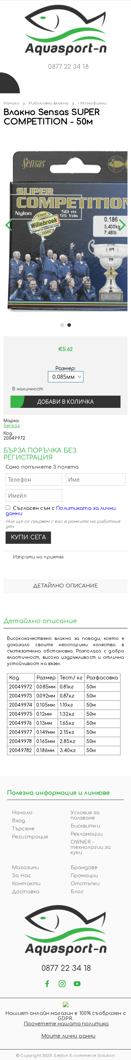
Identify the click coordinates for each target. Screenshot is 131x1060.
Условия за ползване (85, 815)
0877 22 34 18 (68, 66)
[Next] (120, 225)
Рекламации (87, 834)
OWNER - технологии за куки (91, 847)
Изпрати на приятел (38, 557)
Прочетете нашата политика (66, 1023)
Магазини (25, 867)
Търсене (23, 828)
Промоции (84, 875)
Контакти (26, 883)
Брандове (84, 867)
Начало (11, 103)
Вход (19, 820)
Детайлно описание (65, 586)
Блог (77, 891)
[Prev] (11, 225)
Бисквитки (85, 826)
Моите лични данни (68, 1036)
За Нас (21, 875)
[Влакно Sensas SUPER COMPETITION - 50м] (4, 136)
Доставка (25, 891)
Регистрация (30, 836)
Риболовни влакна (48, 103)
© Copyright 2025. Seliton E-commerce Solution (65, 1055)
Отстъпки (85, 883)
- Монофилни (92, 103)
